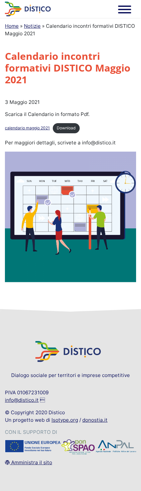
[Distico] (28, 8)
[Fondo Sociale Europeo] (33, 447)
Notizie (32, 26)
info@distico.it (22, 400)
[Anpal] (116, 447)
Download (66, 127)
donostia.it (95, 420)
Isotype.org (64, 420)
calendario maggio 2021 (27, 127)
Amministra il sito (31, 462)
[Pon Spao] (78, 447)
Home (12, 26)
